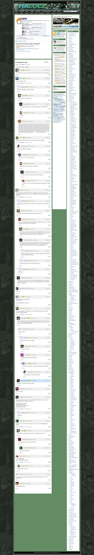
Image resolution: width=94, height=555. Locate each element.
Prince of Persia (73, 220)
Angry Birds (72, 101)
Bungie (71, 383)
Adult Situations (72, 34)
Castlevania (72, 120)
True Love (71, 522)
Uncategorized (73, 269)
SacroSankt (22, 420)
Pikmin (71, 214)
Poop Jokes (71, 368)
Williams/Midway (73, 432)
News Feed (70, 2)
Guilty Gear (72, 167)
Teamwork (18, 49)
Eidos (71, 388)
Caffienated (71, 57)
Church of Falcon (72, 68)
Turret (54, 119)
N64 (71, 487)
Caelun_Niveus (25, 439)
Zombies (70, 549)
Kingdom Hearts (73, 181)
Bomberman (72, 113)
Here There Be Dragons (73, 290)
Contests (72, 340)
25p (27, 112)
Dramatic (70, 86)
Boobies (70, 53)
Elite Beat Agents (73, 150)
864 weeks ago (30, 121)
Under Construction (72, 536)
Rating (23, 64)
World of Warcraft (73, 276)
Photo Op (70, 363)
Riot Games (72, 414)
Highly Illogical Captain (73, 291)
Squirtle (61, 118)
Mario (58, 107)
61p (29, 354)
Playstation (72, 495)
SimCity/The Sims (73, 236)
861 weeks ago (32, 288)
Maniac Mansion (73, 188)
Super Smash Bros (73, 254)
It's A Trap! (71, 307)
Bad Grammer (71, 47)
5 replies (22, 83)
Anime (70, 40)
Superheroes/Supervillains (74, 469)
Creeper (55, 97)
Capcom (71, 385)
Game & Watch (73, 161)
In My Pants (71, 301)
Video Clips (59, 13)
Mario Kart (72, 190)
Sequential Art (71, 447)
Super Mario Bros (73, 251)
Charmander (63, 95)
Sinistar (71, 238)
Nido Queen (57, 57)
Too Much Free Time (73, 521)
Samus (61, 113)
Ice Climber (72, 174)
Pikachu (62, 108)
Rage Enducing (72, 436)
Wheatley (57, 121)
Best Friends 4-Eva (72, 51)
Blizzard (71, 382)
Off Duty (70, 356)
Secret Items (71, 446)
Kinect (73, 474)
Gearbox (72, 392)
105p (24, 78)
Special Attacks (72, 456)
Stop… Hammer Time (73, 465)
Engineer (59, 100)
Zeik (20, 190)
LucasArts (72, 402)
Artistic (16, 13)
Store (26, 11)
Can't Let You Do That (20, 48)
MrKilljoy (25, 112)
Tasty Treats (71, 510)
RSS (57, 37)
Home (16, 11)
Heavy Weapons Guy (59, 104)
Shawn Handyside (23, 44)
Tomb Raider (72, 266)
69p (25, 277)
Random (21, 11)
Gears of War (72, 163)
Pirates (70, 365)
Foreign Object (71, 97)
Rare (71, 412)
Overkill (70, 358)
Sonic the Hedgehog (74, 239)
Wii (70, 500)
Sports (70, 459)
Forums (32, 11)
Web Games (72, 499)
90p (29, 346)
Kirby (58, 105)
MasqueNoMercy (25, 154)
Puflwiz (23, 121)
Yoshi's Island (72, 278)
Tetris (71, 258)
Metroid (71, 197)
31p (23, 483)
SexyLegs (22, 397)
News (36, 13)
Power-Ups (71, 369)
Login (17, 67)
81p (23, 308)
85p (28, 219)
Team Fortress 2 (73, 255)
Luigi (54, 107)
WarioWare (72, 274)
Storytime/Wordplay (72, 466)
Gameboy (72, 483)
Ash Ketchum (56, 94)
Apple (71, 477)
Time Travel (71, 518)
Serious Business (72, 449)
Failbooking (20, 38)
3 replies (22, 426)
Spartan (55, 118)
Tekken (71, 257)
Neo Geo (72, 489)
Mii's (70, 322)
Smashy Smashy (72, 453)
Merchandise (72, 344)
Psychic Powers (72, 371)
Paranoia (70, 359)
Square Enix (72, 419)
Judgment (23, 210)
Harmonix (72, 393)
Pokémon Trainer (59, 109)
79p (30, 180)
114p (23, 296)
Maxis (71, 404)
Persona (71, 210)
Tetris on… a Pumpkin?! (59, 54)
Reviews (72, 347)
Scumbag (71, 444)
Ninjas (70, 350)
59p (25, 420)
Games (21, 13)
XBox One (72, 507)
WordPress (56, 552)
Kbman (21, 308)
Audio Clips (71, 43)
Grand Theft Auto (73, 165)
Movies (31, 13)
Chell (54, 96)
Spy (58, 118)
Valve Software (73, 431)
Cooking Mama (73, 124)
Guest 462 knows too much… (60, 79)
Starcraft (71, 246)
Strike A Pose (71, 467)
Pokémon (34, 48)
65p (28, 200)
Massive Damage (72, 320)
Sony (71, 418)
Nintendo (30, 48)
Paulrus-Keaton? (24, 318)
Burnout (71, 116)
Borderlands (72, 114)
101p (24, 137)
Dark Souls (72, 133)
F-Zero (71, 153)
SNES (71, 497)
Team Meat (72, 424)
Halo (71, 172)
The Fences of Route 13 (59, 71)
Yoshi (59, 122)
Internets (26, 48)
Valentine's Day (73, 300)
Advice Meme (72, 324)
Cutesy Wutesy (72, 77)
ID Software (72, 396)
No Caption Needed (72, 352)
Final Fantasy (72, 156)
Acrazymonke (23, 146)
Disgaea (71, 141)
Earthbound (72, 148)
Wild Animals (71, 546)
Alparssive (26, 346)
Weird (70, 545)
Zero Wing (72, 279)
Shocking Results (72, 452)
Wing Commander (73, 275)
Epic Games (72, 391)
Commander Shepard (59, 96)
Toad (64, 118)
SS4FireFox (24, 219)
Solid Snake (61, 116)
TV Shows (53, 13)
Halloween (72, 298)
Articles (71, 337)
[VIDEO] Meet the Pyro (59, 76)
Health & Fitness (72, 287)
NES (71, 490)
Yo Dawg (70, 548)
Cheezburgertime (72, 64)
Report (49, 74)
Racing (70, 434)
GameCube (72, 484)
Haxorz (70, 284)
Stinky (70, 463)
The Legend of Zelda (74, 262)
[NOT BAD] (18, 46)
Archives (38, 11)
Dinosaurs (71, 81)
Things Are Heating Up (73, 516)
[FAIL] (16, 46)
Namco (71, 408)
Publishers (41, 13)
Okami (71, 206)
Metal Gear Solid (73, 195)
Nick (59, 108)
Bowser (62, 94)
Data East (72, 386)
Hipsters (70, 293)
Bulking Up (71, 56)
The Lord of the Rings (74, 331)
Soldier (56, 116)
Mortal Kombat (73, 203)
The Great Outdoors (72, 513)
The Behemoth (73, 428)
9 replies (22, 197)
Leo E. (21, 296)
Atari (71, 480)
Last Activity (27, 64)
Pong (71, 217)
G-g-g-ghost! (71, 99)
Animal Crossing (73, 103)
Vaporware (71, 539)
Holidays (26, 13)
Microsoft (72, 406)
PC (70, 493)
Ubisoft (71, 430)
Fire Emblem (72, 157)
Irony (70, 306)
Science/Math (71, 443)
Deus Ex (71, 137)
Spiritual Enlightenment (73, 457)
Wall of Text (71, 542)
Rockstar (72, 415)
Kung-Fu (70, 311)
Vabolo (21, 70)
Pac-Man (72, 208)
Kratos (60, 105)
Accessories (72, 473)
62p (26, 465)
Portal (71, 219)
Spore (71, 245)
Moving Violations (72, 333)
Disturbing (71, 84)
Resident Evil (72, 228)
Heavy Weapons (72, 288)
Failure (70, 91)
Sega (71, 417)
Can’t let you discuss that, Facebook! (28, 43)
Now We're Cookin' (72, 353)
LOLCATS (71, 314)
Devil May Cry (73, 138)
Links (54, 11)
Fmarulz (27, 180)
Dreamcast (72, 482)
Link (63, 105)
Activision (72, 376)
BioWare (72, 380)
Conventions (72, 341)
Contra (71, 123)
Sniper (60, 114)
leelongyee (23, 465)
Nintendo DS (72, 492)
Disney (71, 328)
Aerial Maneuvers (72, 35)
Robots (70, 440)
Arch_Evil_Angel (26, 240)
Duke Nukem (72, 147)
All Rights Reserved (45, 552)
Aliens (70, 37)
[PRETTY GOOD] (19, 46)
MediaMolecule (73, 405)
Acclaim (71, 375)
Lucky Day (71, 317)
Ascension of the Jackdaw (59, 68)
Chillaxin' (70, 67)
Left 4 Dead (72, 185)
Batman (71, 327)
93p (27, 146)
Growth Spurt (71, 283)
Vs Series (72, 272)
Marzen (21, 137)
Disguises (71, 83)
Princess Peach (57, 110)
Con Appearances (46, 11)
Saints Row (72, 232)
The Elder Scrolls (73, 259)
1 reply (21, 408)
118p (23, 70)
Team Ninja (72, 425)
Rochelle (58, 113)
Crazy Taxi (72, 129)
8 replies (22, 314)
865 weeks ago (27, 70)
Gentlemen (71, 281)
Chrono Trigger (73, 121)
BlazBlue (72, 111)
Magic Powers (71, 319)
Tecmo (71, 427)
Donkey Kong (72, 143)
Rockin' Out (71, 441)
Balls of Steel (71, 50)
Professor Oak (59, 111)
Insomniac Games (73, 398)
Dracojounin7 (25, 104)
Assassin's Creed (73, 104)
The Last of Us (73, 261)
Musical (70, 335)
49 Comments (27, 51)
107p (29, 318)
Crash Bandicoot (73, 127)
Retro (70, 439)
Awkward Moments (72, 44)
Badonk (21, 78)
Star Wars (72, 330)
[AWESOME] (20, 46)
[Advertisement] (32, 504)
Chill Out (70, 65)
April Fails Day (73, 295)
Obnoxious (71, 355)
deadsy (21, 483)
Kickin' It (70, 310)
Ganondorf (59, 101)
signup (20, 67)
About (58, 11)
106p (29, 380)
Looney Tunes (73, 527)
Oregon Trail (72, 207)
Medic (63, 107)
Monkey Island (73, 201)
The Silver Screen (72, 515)
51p (26, 121)
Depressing (71, 78)
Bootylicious (71, 54)
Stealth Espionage (72, 462)
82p (24, 388)
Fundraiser (72, 343)
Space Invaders (73, 242)
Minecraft (72, 198)
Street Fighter (72, 249)
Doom (71, 144)
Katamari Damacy (73, 175)
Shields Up (71, 450)
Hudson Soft (72, 395)
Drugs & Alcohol (72, 87)
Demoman (57, 99)
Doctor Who (72, 526)
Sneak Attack (71, 454)
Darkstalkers (72, 134)
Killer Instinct (72, 178)
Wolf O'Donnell (57, 121)
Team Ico (72, 422)
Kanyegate (71, 309)
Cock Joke (71, 70)
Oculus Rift (74, 475)
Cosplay (70, 71)
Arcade (71, 479)
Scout (55, 114)
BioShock (72, 110)
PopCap (71, 411)
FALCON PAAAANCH (73, 93)
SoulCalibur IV (73, 241)
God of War (72, 164)
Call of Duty (72, 117)
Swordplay (71, 470)
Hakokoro (21, 388)
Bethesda (72, 379)
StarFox (37, 48)
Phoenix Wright (73, 213)
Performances (71, 362)
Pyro (55, 113)
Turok (71, 268)
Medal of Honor (73, 193)
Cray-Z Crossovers (72, 74)
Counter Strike (73, 126)
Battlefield (72, 107)
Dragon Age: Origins (74, 146)
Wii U (71, 502)
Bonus (71, 339)
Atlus (71, 378)
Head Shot (71, 285)
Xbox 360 (72, 503)
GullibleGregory (24, 86)
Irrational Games (73, 399)
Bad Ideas (71, 48)
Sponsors (72, 349)
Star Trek (72, 530)
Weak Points (71, 543)
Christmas (72, 297)
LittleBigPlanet (73, 187)
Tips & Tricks (71, 519)
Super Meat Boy (73, 252)
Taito (71, 421)
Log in (59, 552)
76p (25, 210)
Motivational (71, 323)
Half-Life (71, 171)
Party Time (71, 361)
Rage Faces (71, 437)
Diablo (71, 140)
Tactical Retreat (72, 509)
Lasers (70, 313)
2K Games (72, 373)
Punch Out (72, 223)
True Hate (24, 329)
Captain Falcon (57, 95)
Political (70, 366)
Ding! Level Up (72, 80)
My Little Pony (73, 529)
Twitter (60, 37)
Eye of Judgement (73, 151)
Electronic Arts (73, 389)
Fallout (71, 154)
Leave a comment (21, 51)
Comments (77, 2)
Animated (71, 38)
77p (24, 474)
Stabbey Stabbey (72, 460)
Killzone (71, 180)
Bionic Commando (73, 108)
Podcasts (72, 346)
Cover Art (70, 73)
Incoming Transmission (73, 303)
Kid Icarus (72, 177)
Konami (71, 401)
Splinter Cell (72, 244)
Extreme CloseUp (72, 90)
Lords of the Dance (72, 316)
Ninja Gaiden (72, 204)
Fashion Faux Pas (72, 94)
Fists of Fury (71, 96)
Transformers (72, 534)
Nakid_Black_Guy (23, 288)
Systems (47, 13)
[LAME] (17, 46)
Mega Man (55, 108)
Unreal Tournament (74, 271)
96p (30, 154)
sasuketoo (26, 354)
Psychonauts (72, 221)
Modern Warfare (73, 200)
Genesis (71, 486)
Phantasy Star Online (74, 211)
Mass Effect (72, 191)
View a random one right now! (58, 50)
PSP (71, 496)
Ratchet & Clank (73, 224)
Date (20, 64)
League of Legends (74, 184)
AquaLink (26, 172)
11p (27, 288)
